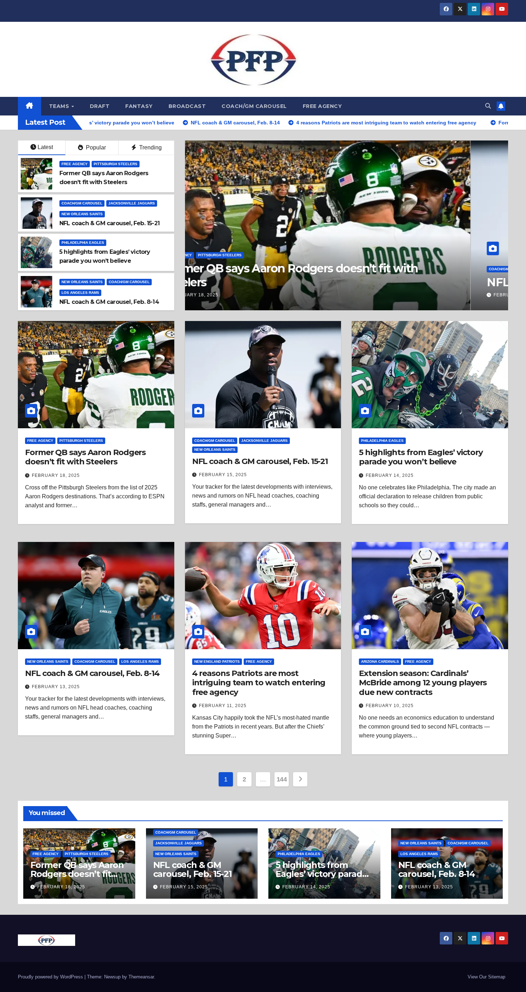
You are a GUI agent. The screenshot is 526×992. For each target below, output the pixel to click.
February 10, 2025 (390, 705)
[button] (488, 106)
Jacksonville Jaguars (131, 203)
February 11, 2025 (223, 705)
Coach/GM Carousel (254, 106)
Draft (100, 106)
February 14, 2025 (390, 475)
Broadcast (187, 106)
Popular (95, 147)
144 (282, 779)
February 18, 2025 (232, 294)
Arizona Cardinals (380, 661)
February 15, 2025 (223, 474)
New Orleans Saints (82, 214)
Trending (150, 147)
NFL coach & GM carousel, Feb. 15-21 (109, 223)
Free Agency (322, 106)
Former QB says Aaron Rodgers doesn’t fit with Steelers (328, 275)
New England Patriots (217, 661)
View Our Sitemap (486, 976)
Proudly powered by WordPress (51, 976)
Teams (60, 106)
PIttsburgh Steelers (257, 255)
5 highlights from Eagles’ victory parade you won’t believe (421, 457)
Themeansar (141, 976)
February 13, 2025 (56, 686)
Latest (45, 147)
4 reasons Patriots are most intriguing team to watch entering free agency (259, 682)
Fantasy (139, 106)
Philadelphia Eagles (83, 243)
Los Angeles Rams (80, 293)
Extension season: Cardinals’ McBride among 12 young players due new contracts (423, 682)
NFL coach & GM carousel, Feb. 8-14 (109, 301)
